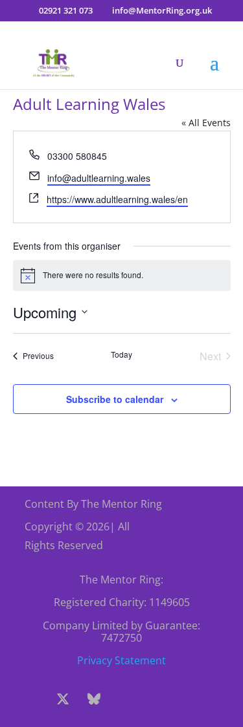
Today (121, 354)
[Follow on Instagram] (125, 699)
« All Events (206, 122)
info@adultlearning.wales (98, 177)
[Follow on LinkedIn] (187, 699)
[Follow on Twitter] (63, 699)
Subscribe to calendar (114, 399)
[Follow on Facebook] (32, 699)
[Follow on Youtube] (156, 699)
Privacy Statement (121, 660)
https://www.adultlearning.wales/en (117, 199)
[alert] (122, 275)
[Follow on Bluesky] (94, 699)
